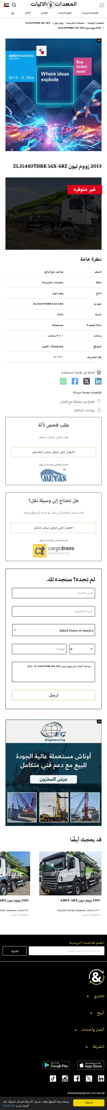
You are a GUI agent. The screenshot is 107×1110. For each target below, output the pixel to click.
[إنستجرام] (62, 1078)
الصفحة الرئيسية (90, 13)
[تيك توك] (50, 1078)
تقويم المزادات (65, 13)
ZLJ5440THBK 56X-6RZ (48, 303)
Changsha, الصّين (52, 346)
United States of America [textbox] (76, 630)
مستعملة (57, 325)
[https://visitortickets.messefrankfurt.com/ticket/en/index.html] (53, 95)
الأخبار (28, 13)
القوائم (44, 13)
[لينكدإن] (98, 1078)
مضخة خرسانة (81, 392)
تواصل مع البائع (53, 272)
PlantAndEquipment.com (82, 1093)
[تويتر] (86, 1078)
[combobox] (53, 630)
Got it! (88, 1103)
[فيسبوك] (74, 1078)
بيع (13, 13)
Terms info (9, 1105)
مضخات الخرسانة (52, 282)
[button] (53, 997)
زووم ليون (57, 293)
